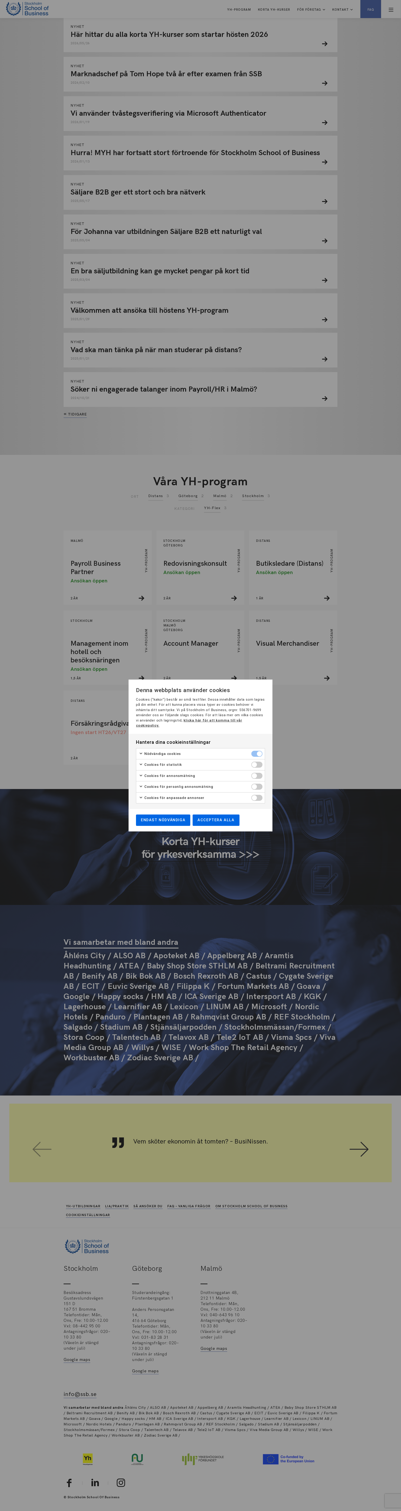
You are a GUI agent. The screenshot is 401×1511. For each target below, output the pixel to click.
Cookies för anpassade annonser (173, 798)
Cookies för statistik (162, 765)
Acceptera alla (215, 820)
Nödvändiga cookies (162, 754)
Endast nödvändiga (163, 820)
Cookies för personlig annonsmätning (178, 787)
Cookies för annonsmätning (169, 776)
